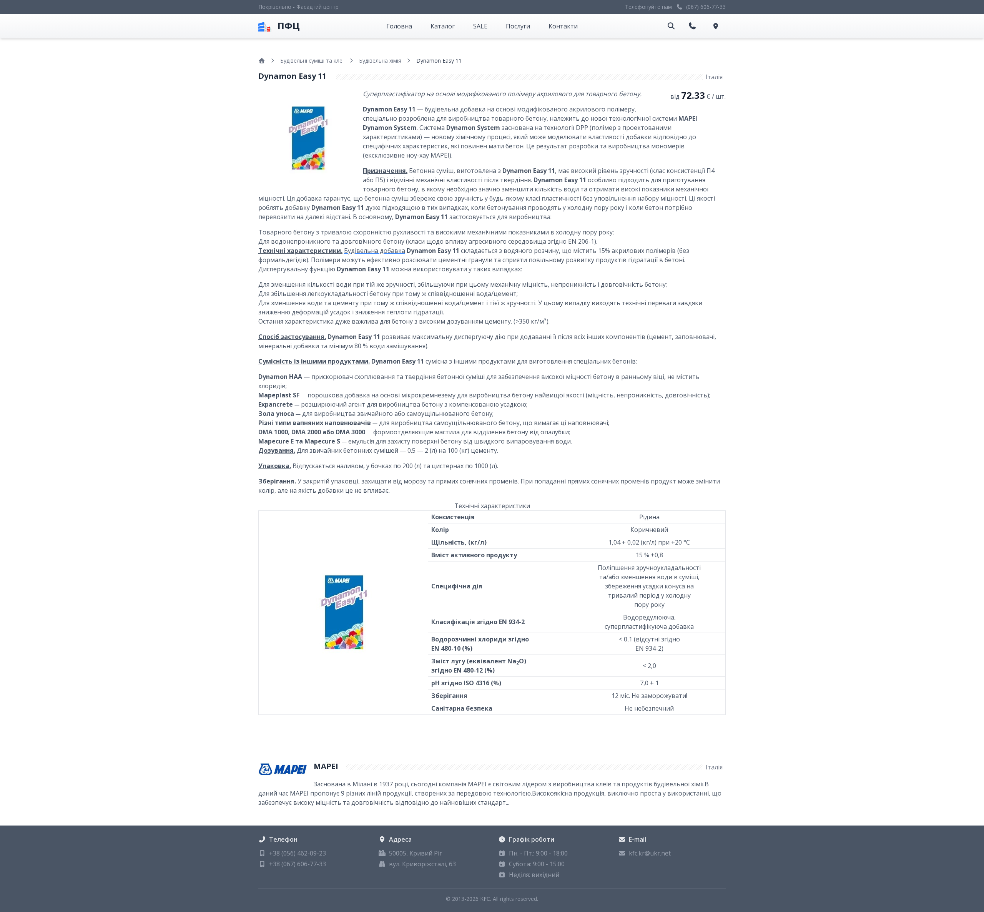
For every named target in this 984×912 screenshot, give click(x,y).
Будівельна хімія (380, 60)
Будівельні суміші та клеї (312, 60)
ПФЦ (289, 25)
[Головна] (261, 61)
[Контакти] (717, 26)
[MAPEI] (283, 769)
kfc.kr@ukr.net (650, 853)
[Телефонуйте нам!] (694, 26)
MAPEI (326, 766)
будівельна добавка (455, 109)
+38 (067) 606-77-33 (297, 864)
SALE (480, 26)
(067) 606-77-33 (706, 6)
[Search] (671, 26)
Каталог (442, 26)
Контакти (563, 26)
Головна (399, 26)
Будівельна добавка (374, 250)
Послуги (518, 26)
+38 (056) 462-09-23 (297, 853)
